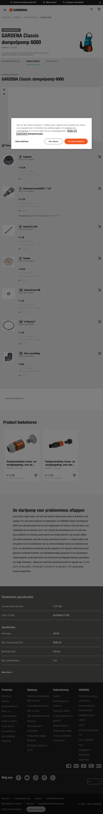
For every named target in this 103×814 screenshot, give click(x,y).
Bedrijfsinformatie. (35, 133)
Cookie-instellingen (22, 141)
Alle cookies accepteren (76, 141)
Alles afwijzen (53, 141)
